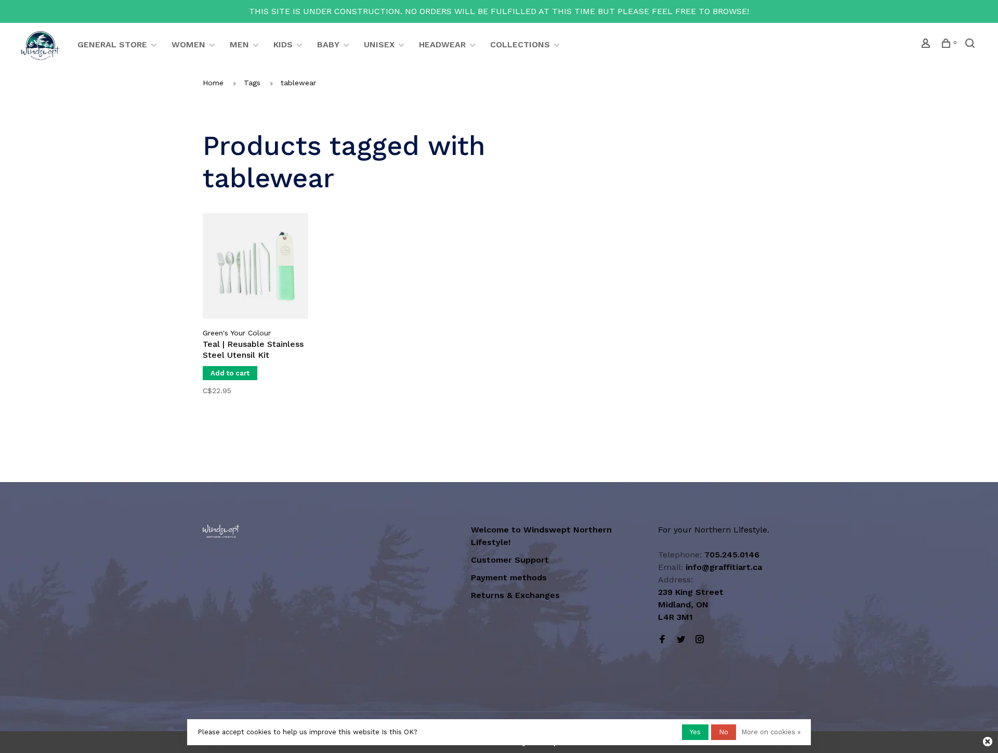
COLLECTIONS (520, 44)
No (723, 732)
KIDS (283, 44)
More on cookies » (770, 732)
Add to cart (230, 373)
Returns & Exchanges (515, 595)
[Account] (927, 45)
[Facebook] (662, 640)
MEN (239, 44)
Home (213, 83)
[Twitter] (681, 640)
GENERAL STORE (112, 44)
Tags (252, 83)
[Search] (971, 45)
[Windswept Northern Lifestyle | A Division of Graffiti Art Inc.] (221, 531)
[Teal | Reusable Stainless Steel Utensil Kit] (255, 267)
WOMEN (188, 44)
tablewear (298, 83)
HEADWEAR (442, 44)
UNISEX (379, 44)
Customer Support (510, 560)
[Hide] (987, 741)
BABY (328, 44)
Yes (695, 732)
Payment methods (509, 577)
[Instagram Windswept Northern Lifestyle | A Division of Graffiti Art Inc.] (699, 640)
